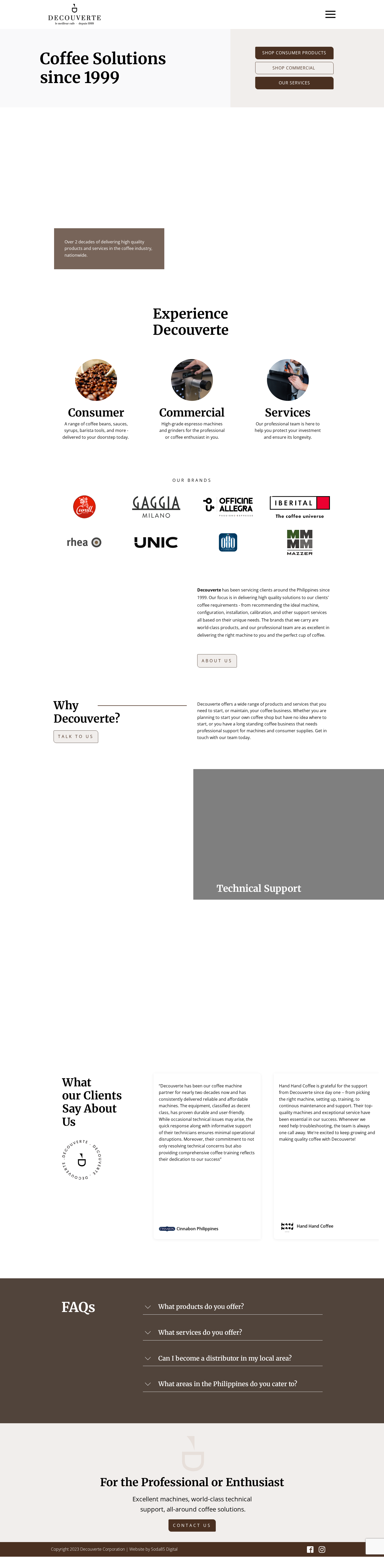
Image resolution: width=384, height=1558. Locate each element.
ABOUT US (217, 661)
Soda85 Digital (164, 1549)
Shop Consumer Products (294, 53)
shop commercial (294, 68)
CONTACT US (192, 1525)
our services (294, 83)
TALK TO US (76, 736)
